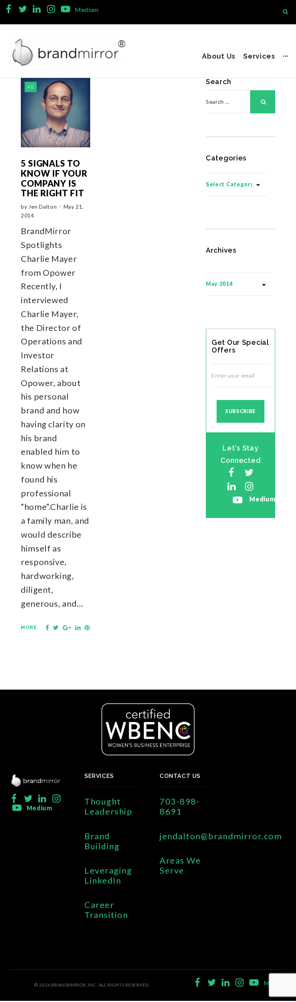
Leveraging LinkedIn (108, 875)
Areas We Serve (180, 865)
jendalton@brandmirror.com (221, 836)
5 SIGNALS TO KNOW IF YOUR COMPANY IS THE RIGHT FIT (54, 178)
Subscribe (240, 411)
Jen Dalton (43, 206)
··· (285, 56)
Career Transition (106, 909)
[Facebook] (8, 9)
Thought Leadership (108, 806)
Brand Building (101, 841)
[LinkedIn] (36, 9)
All (30, 87)
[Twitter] (22, 9)
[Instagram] (51, 9)
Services (259, 56)
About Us (218, 56)
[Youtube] (65, 9)
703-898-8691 (180, 806)
